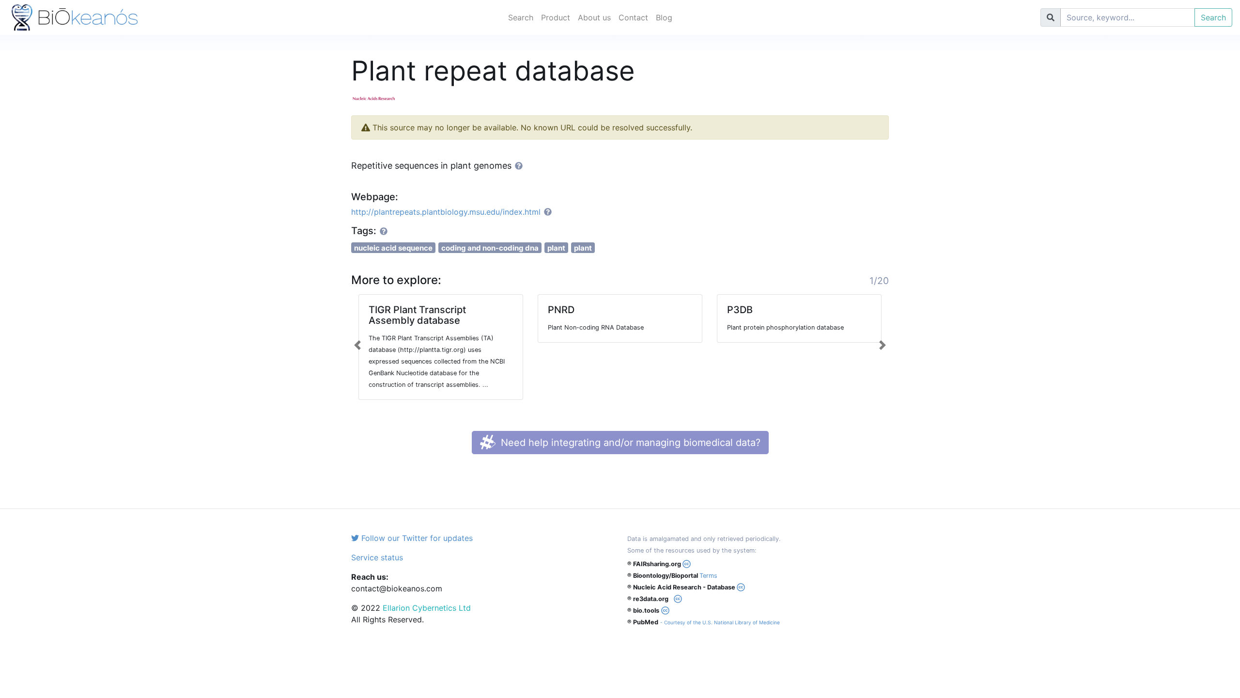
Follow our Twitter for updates (416, 538)
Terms (708, 575)
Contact (633, 17)
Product (555, 17)
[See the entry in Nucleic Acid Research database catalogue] (377, 98)
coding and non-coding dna (490, 248)
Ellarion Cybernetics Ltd (427, 608)
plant (556, 248)
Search (520, 17)
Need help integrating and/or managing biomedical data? (629, 442)
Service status (377, 557)
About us (594, 17)
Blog (664, 17)
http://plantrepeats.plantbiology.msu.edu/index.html (446, 212)
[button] (357, 345)
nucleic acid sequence (393, 248)
